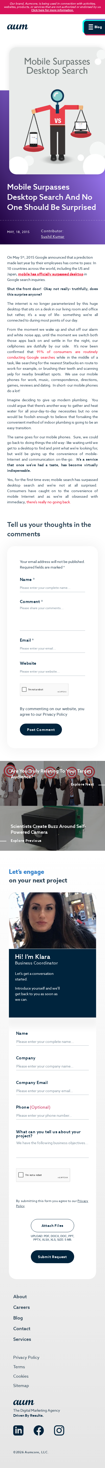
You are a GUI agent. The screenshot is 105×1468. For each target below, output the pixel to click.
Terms (19, 1367)
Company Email (32, 1083)
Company (26, 1058)
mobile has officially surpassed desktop (50, 274)
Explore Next (82, 784)
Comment (31, 602)
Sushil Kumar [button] (52, 236)
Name (27, 580)
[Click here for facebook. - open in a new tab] (39, 1428)
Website (28, 663)
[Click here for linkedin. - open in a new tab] (18, 1428)
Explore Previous (26, 841)
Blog (18, 1318)
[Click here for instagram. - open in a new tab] (59, 1428)
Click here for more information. (52, 10)
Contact (21, 1328)
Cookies (21, 1376)
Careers (21, 1307)
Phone (22, 1107)
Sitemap (21, 1385)
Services (22, 1339)
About (20, 1296)
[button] (94, 26)
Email (27, 640)
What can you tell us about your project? (48, 1134)
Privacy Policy (54, 714)
